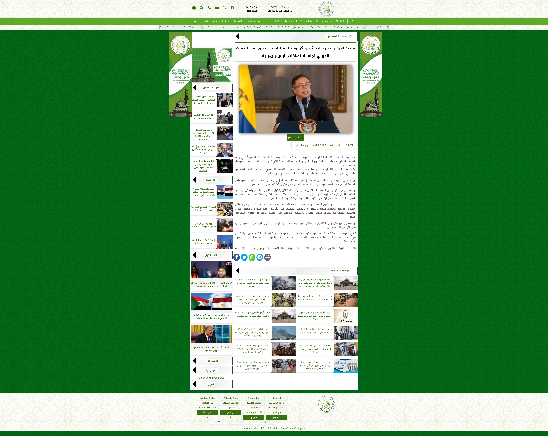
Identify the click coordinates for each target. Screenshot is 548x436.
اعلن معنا (207, 412)
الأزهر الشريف (277, 412)
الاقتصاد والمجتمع (236, 21)
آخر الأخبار (211, 180)
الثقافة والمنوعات (253, 412)
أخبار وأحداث (341, 21)
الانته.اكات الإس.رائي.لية (264, 248)
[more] (195, 21)
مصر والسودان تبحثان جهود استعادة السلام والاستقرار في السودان (385, 27)
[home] (352, 21)
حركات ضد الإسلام (208, 408)
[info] (194, 8)
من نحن (230, 412)
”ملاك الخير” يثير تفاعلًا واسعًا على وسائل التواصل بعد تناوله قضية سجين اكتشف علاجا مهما (303, 27)
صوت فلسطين (327, 21)
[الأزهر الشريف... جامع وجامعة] (211, 65)
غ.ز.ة (238, 248)
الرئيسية (276, 398)
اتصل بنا (254, 417)
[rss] (209, 8)
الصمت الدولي (296, 248)
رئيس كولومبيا (322, 248)
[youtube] (217, 8)
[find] (201, 8)
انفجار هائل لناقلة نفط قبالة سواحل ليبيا (234, 27)
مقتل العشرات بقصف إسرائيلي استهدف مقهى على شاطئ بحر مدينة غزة (173, 27)
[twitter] (224, 8)
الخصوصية (277, 417)
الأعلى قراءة (211, 361)
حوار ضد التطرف (265, 21)
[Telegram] (259, 257)
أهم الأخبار (211, 255)
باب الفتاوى (251, 21)
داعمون (206, 21)
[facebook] (232, 8)
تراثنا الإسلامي (295, 21)
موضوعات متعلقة (339, 271)
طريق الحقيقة (281, 21)
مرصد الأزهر (345, 248)
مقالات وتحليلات (311, 21)
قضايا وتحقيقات (219, 21)
